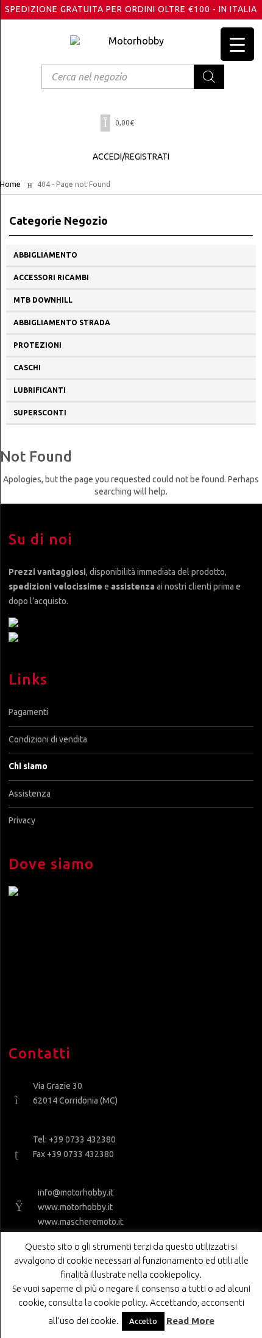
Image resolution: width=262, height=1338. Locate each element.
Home (10, 184)
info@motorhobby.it (75, 1192)
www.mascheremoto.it (80, 1222)
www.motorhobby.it (75, 1207)
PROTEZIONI (37, 345)
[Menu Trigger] (237, 44)
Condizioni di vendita (48, 739)
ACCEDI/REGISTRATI (131, 156)
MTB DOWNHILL (43, 300)
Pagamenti (28, 712)
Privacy (22, 820)
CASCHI (27, 367)
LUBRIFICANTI (39, 390)
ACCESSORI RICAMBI (51, 277)
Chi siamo (28, 766)
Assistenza (30, 793)
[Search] (209, 77)
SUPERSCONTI (39, 413)
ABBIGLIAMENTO (45, 255)
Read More (190, 1320)
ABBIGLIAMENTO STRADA (61, 322)
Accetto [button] (143, 1321)
